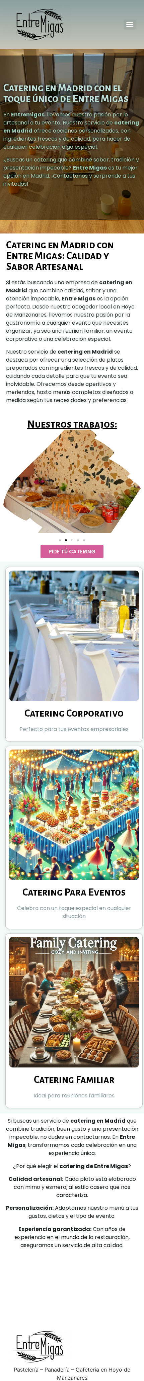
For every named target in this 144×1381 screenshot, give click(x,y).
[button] (11, 482)
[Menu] (130, 25)
